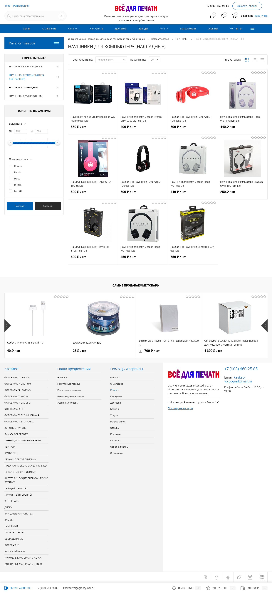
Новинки (62, 377)
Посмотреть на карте (180, 408)
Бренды (143, 28)
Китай (18, 190)
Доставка (121, 28)
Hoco (17, 178)
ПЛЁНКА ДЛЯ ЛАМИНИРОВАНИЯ (22, 440)
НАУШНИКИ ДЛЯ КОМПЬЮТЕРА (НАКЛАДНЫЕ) (26, 77)
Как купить (96, 28)
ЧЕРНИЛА (9, 446)
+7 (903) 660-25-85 (47, 588)
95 (57, 96)
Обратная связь (119, 446)
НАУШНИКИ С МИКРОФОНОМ (25, 96)
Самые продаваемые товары (136, 285)
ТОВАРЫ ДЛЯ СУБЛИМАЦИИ (20, 472)
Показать (20, 206)
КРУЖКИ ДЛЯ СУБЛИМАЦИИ (20, 459)
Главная (26, 28)
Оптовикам (116, 453)
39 (57, 87)
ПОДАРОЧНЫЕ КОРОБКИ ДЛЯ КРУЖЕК (25, 465)
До (31, 131)
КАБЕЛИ (9, 520)
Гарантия (115, 440)
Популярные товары (68, 383)
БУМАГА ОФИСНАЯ (14, 551)
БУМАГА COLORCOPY (16, 434)
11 (57, 77)
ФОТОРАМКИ (11, 545)
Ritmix (17, 184)
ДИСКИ (8, 507)
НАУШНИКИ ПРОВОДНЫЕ (23, 87)
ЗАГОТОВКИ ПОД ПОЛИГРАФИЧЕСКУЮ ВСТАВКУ (26, 480)
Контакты (236, 28)
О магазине (49, 28)
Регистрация (21, 5)
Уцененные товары (67, 402)
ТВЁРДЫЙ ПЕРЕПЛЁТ (16, 488)
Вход (7, 5)
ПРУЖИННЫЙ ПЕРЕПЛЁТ (18, 494)
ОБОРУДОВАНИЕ (13, 538)
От (10, 131)
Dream (18, 166)
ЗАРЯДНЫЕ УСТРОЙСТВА (18, 513)
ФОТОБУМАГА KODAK (16, 396)
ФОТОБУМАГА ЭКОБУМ (17, 402)
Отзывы (213, 28)
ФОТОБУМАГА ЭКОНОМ (17, 383)
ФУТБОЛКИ (10, 453)
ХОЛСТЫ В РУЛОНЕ (15, 428)
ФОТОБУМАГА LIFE (14, 409)
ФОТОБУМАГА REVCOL (16, 377)
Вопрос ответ (188, 28)
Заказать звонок (247, 5)
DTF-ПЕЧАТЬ (11, 501)
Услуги (164, 28)
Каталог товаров (22, 43)
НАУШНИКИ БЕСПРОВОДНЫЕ (25, 66)
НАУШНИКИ (11, 526)
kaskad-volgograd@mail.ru (238, 379)
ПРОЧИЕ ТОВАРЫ (14, 532)
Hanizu (18, 172)
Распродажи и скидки (69, 390)
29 (57, 66)
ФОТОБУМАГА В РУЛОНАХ (19, 421)
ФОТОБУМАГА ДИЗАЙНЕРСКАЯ (21, 415)
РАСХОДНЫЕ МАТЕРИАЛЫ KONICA (23, 564)
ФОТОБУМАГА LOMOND (17, 390)
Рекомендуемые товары (71, 396)
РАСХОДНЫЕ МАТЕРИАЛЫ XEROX (22, 557)
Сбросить (48, 206)
